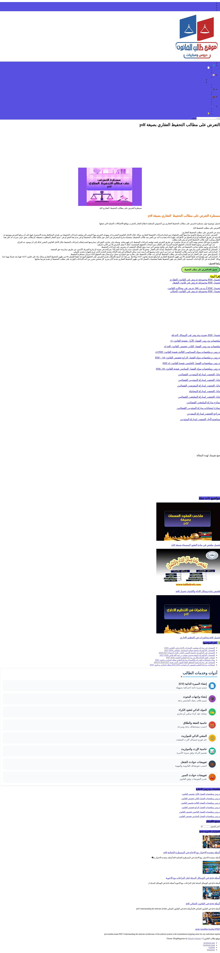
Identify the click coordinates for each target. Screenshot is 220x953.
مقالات (207, 77)
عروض (207, 87)
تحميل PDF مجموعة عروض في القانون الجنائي (195, 291)
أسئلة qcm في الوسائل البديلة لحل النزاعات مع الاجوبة (193, 878)
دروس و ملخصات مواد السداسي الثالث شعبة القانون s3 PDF (187, 352)
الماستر (206, 92)
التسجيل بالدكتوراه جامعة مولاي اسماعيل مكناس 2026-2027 (189, 650)
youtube (211, 8)
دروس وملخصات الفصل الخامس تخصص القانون (199, 812)
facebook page (209, 5)
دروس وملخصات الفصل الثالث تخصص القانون (200, 803)
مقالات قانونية (199, 80)
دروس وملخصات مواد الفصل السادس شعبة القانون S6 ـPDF (188, 368)
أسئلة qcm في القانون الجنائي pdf (203, 903)
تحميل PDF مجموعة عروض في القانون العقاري (195, 279)
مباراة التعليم (204, 104)
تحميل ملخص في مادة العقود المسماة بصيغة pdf (195, 545)
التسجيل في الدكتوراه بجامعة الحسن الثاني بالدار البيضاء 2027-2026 (187, 653)
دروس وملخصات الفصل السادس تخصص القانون (199, 816)
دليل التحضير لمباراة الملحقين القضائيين (199, 396)
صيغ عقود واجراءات (201, 72)
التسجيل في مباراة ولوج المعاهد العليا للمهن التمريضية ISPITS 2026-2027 (184, 662)
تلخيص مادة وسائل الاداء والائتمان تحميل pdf (198, 591)
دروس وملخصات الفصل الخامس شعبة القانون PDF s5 (191, 363)
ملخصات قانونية (203, 84)
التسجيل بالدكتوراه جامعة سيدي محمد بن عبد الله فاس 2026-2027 (187, 655)
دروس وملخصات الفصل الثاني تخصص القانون (200, 798)
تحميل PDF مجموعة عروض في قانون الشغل (196, 282)
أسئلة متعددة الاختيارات (200, 70)
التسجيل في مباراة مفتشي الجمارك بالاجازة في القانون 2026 (189, 648)
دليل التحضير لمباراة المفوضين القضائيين (198, 385)
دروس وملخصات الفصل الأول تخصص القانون (201, 794)
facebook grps (209, 3)
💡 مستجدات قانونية (201, 114)
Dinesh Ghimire (194, 938)
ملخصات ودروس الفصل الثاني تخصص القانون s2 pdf (192, 346)
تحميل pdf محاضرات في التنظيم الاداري (200, 637)
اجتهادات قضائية (203, 111)
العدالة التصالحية (198, 82)
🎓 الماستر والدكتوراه (206, 89)
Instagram (211, 10)
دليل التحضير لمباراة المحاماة (204, 391)
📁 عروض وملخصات (206, 75)
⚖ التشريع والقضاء (207, 106)
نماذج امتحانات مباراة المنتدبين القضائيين (198, 408)
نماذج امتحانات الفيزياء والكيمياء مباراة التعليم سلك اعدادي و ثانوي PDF (185, 660)
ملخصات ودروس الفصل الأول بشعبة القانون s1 (195, 340)
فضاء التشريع (204, 109)
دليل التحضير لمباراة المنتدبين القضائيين (199, 374)
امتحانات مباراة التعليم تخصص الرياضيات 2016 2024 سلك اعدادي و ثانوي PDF (182, 665)
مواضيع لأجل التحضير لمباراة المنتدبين (200, 419)
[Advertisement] (110, 148)
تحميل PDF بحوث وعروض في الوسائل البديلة (195, 335)
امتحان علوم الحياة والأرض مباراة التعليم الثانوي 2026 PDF (190, 657)
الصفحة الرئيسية (208, 63)
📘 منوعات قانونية (207, 65)
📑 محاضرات (204, 68)
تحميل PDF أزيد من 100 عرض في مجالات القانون (194, 288)
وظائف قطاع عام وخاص (199, 101)
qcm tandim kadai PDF (207, 929)
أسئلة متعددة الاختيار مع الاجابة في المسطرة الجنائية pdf (191, 852)
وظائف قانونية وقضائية (200, 99)
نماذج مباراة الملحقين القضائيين (203, 402)
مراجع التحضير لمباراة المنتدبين (203, 413)
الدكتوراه (206, 94)
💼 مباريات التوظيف (206, 97)
